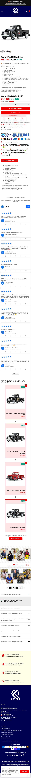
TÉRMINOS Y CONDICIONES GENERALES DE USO (11, 730)
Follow (28, 206)
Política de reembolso (5, 738)
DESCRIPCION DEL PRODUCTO (9, 160)
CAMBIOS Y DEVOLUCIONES (7, 732)
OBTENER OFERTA (15, 538)
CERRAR (24, 771)
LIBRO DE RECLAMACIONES (7, 734)
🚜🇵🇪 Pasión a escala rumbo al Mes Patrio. (15, 1)
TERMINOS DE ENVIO (5, 728)
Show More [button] (15, 373)
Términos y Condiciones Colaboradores (9, 740)
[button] (15, 217)
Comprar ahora (15, 113)
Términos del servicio (5, 736)
